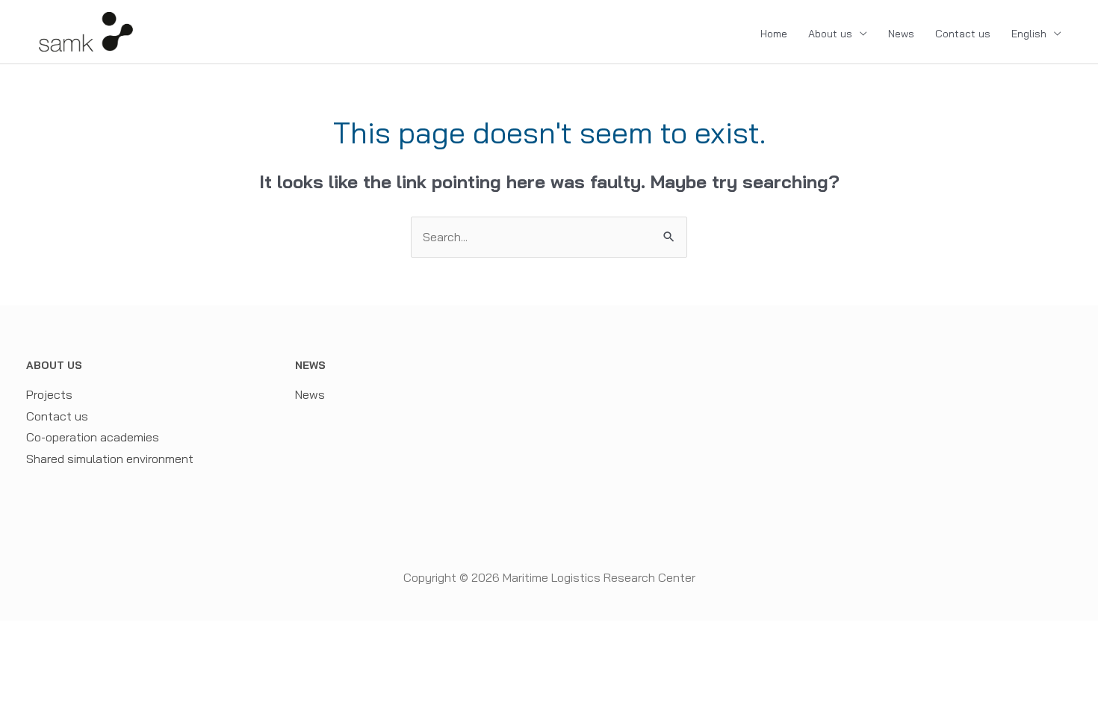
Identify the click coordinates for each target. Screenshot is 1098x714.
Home (773, 33)
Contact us (962, 33)
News (901, 33)
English (1028, 33)
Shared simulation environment (109, 458)
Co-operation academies (92, 436)
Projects (49, 394)
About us (830, 33)
